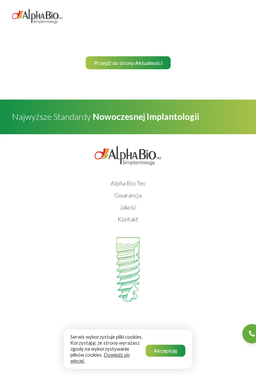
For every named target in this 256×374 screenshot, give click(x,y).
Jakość (128, 207)
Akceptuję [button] (165, 350)
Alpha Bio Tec (128, 183)
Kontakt (128, 219)
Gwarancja (128, 195)
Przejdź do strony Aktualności (128, 63)
